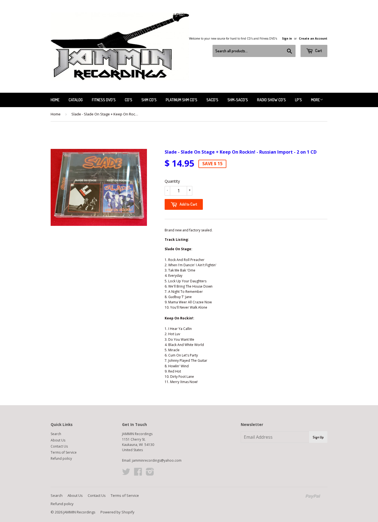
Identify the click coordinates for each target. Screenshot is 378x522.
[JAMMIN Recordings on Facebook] (138, 473)
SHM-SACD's (237, 99)
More (315, 99)
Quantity (172, 181)
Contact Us (59, 446)
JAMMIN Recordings (79, 512)
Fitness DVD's (104, 99)
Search (56, 433)
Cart (318, 50)
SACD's (212, 99)
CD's (128, 99)
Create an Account (313, 38)
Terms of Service (64, 452)
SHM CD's (149, 99)
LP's (298, 99)
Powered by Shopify (117, 512)
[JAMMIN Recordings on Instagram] (150, 473)
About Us (58, 440)
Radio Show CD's (271, 99)
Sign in (287, 38)
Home (55, 99)
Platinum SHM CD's (181, 99)
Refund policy (61, 458)
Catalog (76, 99)
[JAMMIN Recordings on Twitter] (126, 473)
